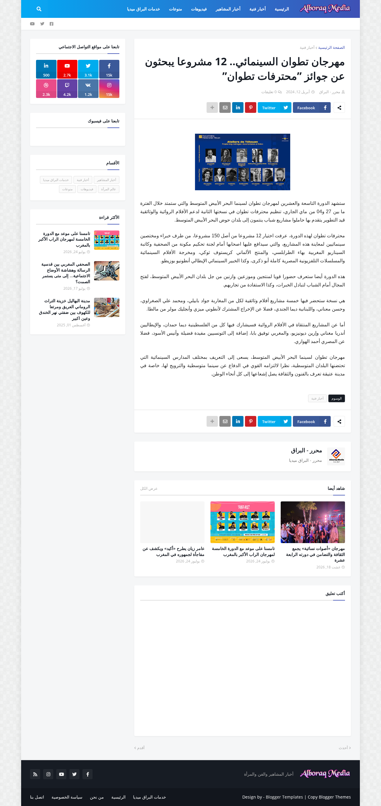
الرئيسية (118, 797)
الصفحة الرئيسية (331, 47)
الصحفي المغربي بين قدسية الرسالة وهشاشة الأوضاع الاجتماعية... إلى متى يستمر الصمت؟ (65, 272)
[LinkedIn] (237, 107)
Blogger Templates (284, 797)
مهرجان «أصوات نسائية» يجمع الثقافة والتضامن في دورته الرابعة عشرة (315, 554)
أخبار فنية (307, 47)
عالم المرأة (108, 189)
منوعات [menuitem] (175, 9)
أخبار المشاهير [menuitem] (228, 9)
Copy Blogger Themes (329, 797)
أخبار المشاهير (106, 179)
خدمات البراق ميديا (56, 179)
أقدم (141, 747)
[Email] (225, 107)
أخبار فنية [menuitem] (257, 9)
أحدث (343, 747)
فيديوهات (87, 189)
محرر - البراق (306, 450)
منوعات (67, 189)
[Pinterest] (250, 107)
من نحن (97, 797)
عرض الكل (149, 488)
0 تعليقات (269, 91)
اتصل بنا (37, 797)
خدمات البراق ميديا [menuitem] (143, 9)
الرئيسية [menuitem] (282, 9)
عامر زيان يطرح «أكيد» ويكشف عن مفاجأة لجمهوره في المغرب (173, 551)
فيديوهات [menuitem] (199, 9)
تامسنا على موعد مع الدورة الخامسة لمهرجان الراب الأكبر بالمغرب (243, 551)
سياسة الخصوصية (66, 797)
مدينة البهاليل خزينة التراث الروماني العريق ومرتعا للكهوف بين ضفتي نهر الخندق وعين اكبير (64, 309)
